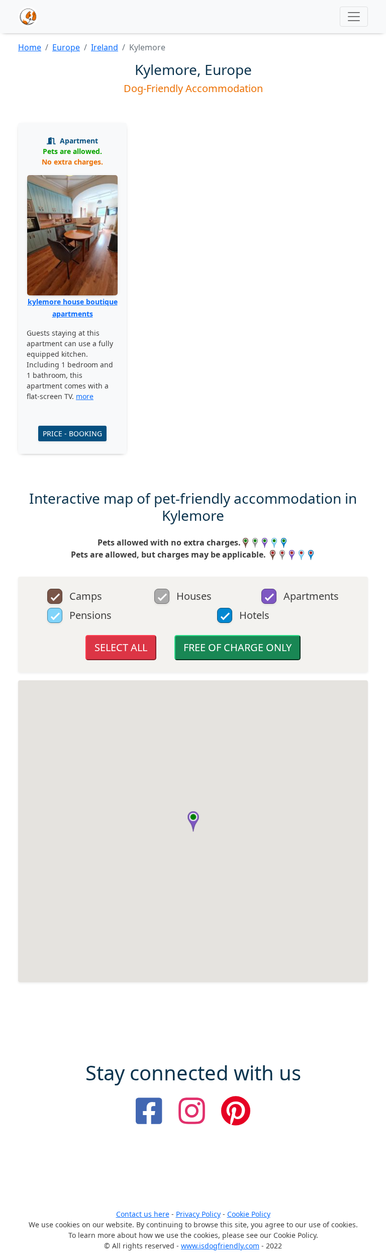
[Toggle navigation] (354, 17)
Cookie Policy (248, 1214)
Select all (120, 647)
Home (29, 47)
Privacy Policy (198, 1214)
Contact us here (142, 1214)
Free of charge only (237, 647)
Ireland (104, 47)
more (84, 396)
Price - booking (72, 433)
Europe (66, 47)
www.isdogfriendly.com (220, 1245)
